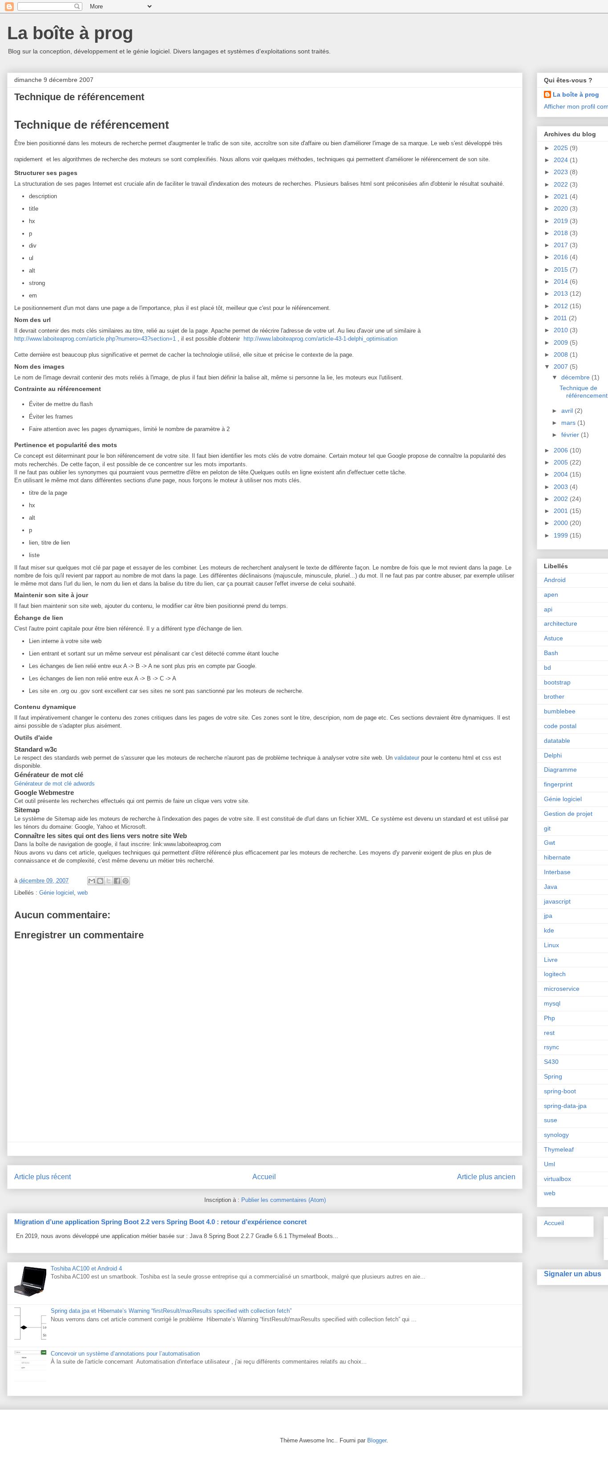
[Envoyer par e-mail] (91, 880)
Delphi (553, 755)
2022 (562, 184)
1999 (562, 535)
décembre (576, 377)
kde (549, 930)
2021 (562, 196)
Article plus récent (42, 1177)
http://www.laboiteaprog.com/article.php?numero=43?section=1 (95, 338)
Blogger (376, 1440)
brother (554, 696)
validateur (406, 757)
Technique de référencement (583, 391)
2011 (561, 318)
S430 (551, 1061)
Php (549, 1018)
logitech (555, 973)
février (571, 434)
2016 (562, 257)
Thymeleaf (559, 1149)
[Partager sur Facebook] (117, 880)
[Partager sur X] (108, 880)
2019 (562, 220)
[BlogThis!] (100, 880)
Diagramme (560, 769)
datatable (557, 740)
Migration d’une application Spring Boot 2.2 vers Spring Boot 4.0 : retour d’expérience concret (160, 1222)
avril (568, 410)
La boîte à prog (70, 33)
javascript (557, 901)
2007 (562, 366)
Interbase (557, 872)
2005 (562, 462)
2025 (562, 147)
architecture (560, 623)
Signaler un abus (572, 1274)
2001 (562, 510)
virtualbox (557, 1178)
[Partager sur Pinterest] (125, 880)
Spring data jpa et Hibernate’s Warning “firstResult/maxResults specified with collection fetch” (171, 1310)
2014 (562, 281)
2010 (562, 330)
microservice (562, 988)
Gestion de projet (568, 813)
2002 (562, 498)
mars (569, 422)
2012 (562, 306)
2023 (562, 171)
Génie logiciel (56, 892)
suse (550, 1120)
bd (547, 667)
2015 (562, 269)
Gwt (549, 842)
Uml (549, 1164)
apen (551, 594)
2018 (562, 232)
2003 (562, 486)
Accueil (264, 1177)
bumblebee (560, 711)
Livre (551, 959)
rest (549, 1032)
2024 (562, 159)
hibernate (557, 857)
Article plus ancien (486, 1177)
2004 (562, 474)
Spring (553, 1076)
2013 (562, 293)
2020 (562, 208)
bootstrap (557, 682)
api (548, 609)
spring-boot (560, 1091)
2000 (562, 522)
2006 (562, 450)
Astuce (553, 638)
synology (556, 1134)
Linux (551, 945)
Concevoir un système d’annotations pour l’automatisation (125, 1353)
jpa (548, 915)
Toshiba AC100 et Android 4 (86, 1268)
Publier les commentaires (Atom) (283, 1200)
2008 (562, 354)
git (547, 828)
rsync (551, 1047)
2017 (562, 244)
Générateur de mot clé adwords (54, 783)
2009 (562, 342)
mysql (552, 1003)
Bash (551, 652)
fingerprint (558, 784)
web (82, 892)
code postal (560, 725)
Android (555, 579)
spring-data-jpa (565, 1105)
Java (550, 886)
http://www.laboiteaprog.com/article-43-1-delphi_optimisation (320, 338)
